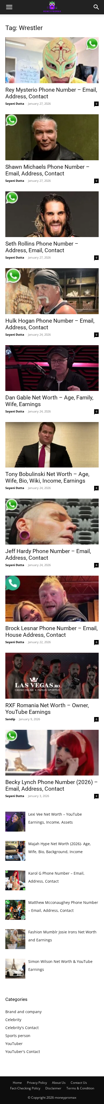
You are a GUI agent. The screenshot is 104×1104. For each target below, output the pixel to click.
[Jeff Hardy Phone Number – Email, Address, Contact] (52, 522)
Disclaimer (53, 1088)
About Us (59, 1082)
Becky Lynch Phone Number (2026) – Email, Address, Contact (51, 785)
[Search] (96, 7)
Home (17, 1082)
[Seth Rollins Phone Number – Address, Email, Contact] (52, 214)
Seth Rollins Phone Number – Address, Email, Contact (41, 247)
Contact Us (79, 1082)
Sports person (17, 1035)
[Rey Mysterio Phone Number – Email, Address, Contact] (52, 60)
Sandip (10, 719)
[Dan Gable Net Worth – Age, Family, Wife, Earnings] (52, 368)
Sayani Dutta (14, 104)
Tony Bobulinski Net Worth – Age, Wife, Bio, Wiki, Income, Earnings (47, 477)
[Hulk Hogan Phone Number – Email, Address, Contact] (52, 291)
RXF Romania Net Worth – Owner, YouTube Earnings (47, 708)
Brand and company (23, 1011)
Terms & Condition (80, 1088)
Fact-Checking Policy (25, 1088)
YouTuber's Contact (22, 1051)
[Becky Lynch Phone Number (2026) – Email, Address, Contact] (52, 753)
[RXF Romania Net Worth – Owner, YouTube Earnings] (52, 676)
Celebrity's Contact (22, 1027)
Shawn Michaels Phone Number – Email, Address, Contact (47, 170)
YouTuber (14, 1043)
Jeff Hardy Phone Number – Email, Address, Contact (48, 554)
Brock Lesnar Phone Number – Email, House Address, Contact (51, 631)
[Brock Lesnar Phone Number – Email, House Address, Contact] (52, 599)
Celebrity (13, 1019)
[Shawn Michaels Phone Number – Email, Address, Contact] (52, 137)
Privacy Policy (37, 1082)
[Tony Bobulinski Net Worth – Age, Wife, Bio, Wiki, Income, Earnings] (52, 444)
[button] (9, 7)
